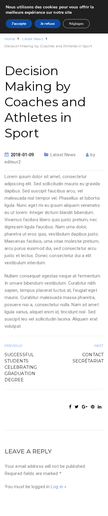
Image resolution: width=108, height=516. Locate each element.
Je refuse (47, 23)
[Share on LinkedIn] (99, 406)
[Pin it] (92, 406)
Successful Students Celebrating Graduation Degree (20, 367)
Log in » (58, 486)
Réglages (76, 23)
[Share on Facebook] (70, 406)
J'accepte (19, 23)
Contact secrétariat (88, 358)
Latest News (63, 154)
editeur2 (12, 162)
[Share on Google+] (84, 406)
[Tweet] (77, 406)
